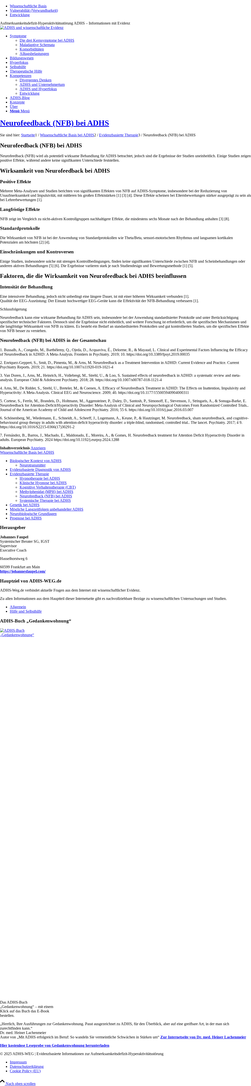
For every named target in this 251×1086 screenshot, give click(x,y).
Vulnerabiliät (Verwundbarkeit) (34, 10)
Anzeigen (38, 448)
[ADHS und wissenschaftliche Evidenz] (31, 28)
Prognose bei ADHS (26, 518)
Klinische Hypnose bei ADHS (43, 483)
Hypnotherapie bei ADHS (40, 478)
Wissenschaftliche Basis (28, 6)
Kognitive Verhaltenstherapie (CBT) (48, 487)
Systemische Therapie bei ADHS (45, 500)
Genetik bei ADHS (24, 505)
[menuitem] (130, 6)
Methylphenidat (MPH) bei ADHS (46, 492)
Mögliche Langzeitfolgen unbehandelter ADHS (46, 509)
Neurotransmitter (33, 465)
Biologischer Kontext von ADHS (36, 461)
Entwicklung (20, 15)
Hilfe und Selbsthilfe (26, 611)
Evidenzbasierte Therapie (29, 474)
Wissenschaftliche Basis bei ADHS (27, 452)
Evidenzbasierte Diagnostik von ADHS (40, 469)
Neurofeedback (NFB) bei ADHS (54, 122)
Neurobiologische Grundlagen (33, 514)
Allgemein (18, 607)
